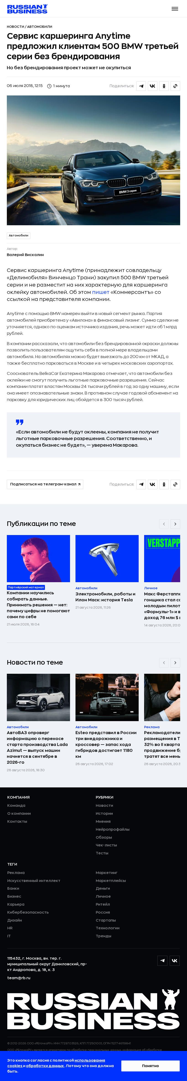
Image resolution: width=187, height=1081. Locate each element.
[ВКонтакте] (175, 961)
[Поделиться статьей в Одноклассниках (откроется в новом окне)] (164, 86)
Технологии (107, 928)
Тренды (103, 936)
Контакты (17, 821)
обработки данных (45, 1066)
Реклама (16, 873)
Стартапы (106, 920)
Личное (103, 896)
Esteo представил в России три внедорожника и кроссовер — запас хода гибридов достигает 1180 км (106, 744)
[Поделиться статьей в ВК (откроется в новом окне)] (152, 86)
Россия (103, 912)
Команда (16, 805)
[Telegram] (162, 961)
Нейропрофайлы (113, 829)
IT (9, 936)
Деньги (103, 888)
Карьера (15, 904)
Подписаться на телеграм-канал (43, 484)
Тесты (102, 853)
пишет (100, 292)
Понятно (150, 1066)
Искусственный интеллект (33, 881)
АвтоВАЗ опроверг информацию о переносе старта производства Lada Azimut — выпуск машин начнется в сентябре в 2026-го (37, 747)
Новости (16, 26)
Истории (104, 813)
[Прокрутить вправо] (175, 524)
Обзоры (104, 837)
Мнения (103, 821)
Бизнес (14, 896)
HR (10, 928)
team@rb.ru (18, 978)
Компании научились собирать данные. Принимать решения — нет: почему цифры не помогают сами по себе (38, 605)
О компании (19, 813)
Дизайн (14, 920)
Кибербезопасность (28, 912)
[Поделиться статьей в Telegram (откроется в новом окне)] (141, 86)
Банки (13, 888)
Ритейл (103, 904)
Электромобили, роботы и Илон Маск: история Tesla (105, 597)
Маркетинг (106, 873)
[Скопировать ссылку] (175, 86)
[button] (175, 9)
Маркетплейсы (111, 881)
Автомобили (39, 26)
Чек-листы (106, 845)
